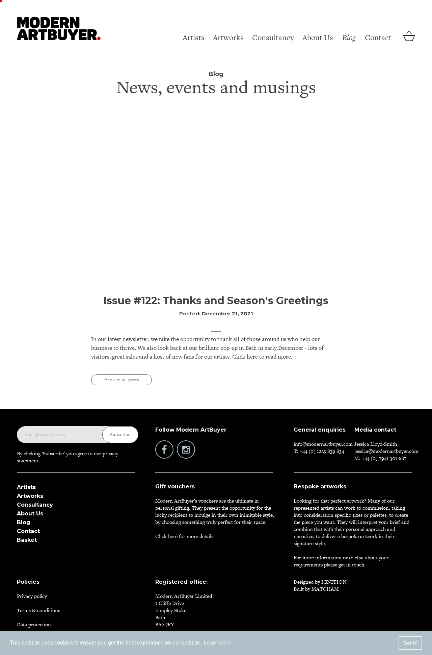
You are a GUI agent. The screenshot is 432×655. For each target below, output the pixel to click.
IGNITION (334, 581)
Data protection (34, 624)
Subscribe (120, 434)
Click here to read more (261, 357)
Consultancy (273, 37)
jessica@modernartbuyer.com (386, 451)
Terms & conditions (38, 610)
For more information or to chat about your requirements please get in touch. (341, 561)
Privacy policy (32, 596)
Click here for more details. (185, 536)
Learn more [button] (217, 643)
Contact (378, 37)
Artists (194, 37)
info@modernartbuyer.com (323, 443)
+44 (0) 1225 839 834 (322, 451)
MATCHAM (325, 588)
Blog (349, 37)
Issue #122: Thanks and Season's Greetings (216, 300)
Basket (27, 540)
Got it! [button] (410, 643)
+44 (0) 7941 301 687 (384, 458)
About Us (317, 37)
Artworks (228, 37)
